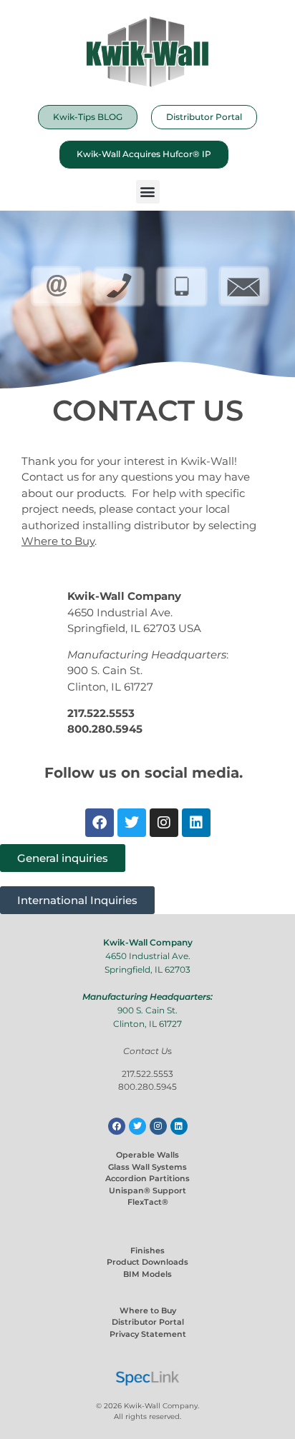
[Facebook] (99, 822)
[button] (148, 192)
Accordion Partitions (147, 1178)
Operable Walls (147, 1155)
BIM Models (147, 1274)
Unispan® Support (147, 1190)
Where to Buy (148, 1310)
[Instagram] (164, 822)
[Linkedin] (196, 822)
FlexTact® (147, 1202)
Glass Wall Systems (147, 1167)
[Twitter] (131, 822)
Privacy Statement (148, 1334)
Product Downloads (147, 1262)
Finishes (147, 1250)
